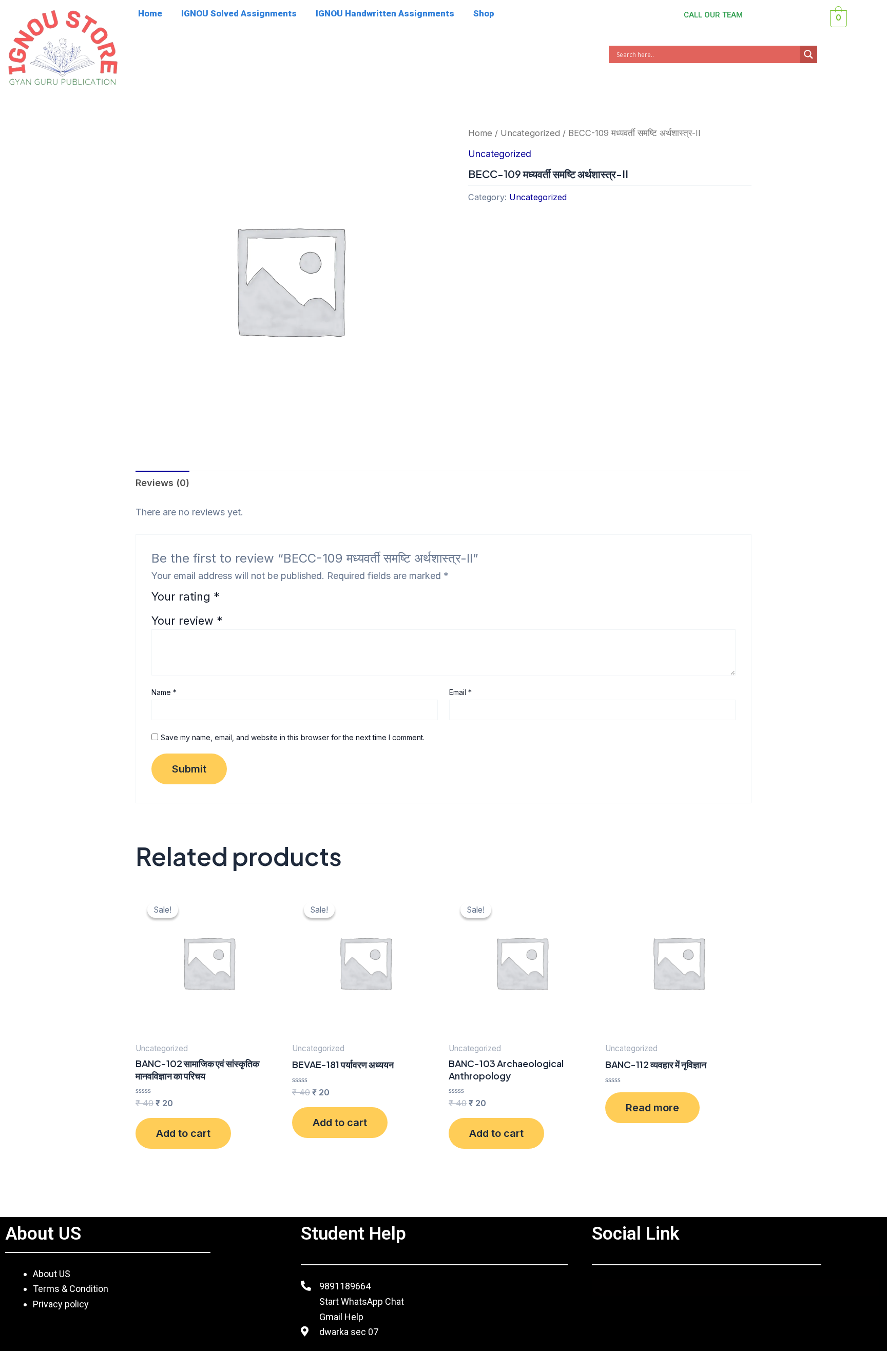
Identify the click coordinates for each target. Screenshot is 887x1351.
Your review (187, 620)
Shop (483, 13)
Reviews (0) (162, 482)
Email (460, 692)
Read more (652, 1108)
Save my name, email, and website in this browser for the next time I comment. (293, 737)
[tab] (162, 483)
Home (150, 13)
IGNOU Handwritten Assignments (385, 13)
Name (164, 692)
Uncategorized (530, 133)
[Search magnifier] (808, 54)
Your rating (185, 597)
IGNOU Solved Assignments (239, 13)
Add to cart (183, 1133)
